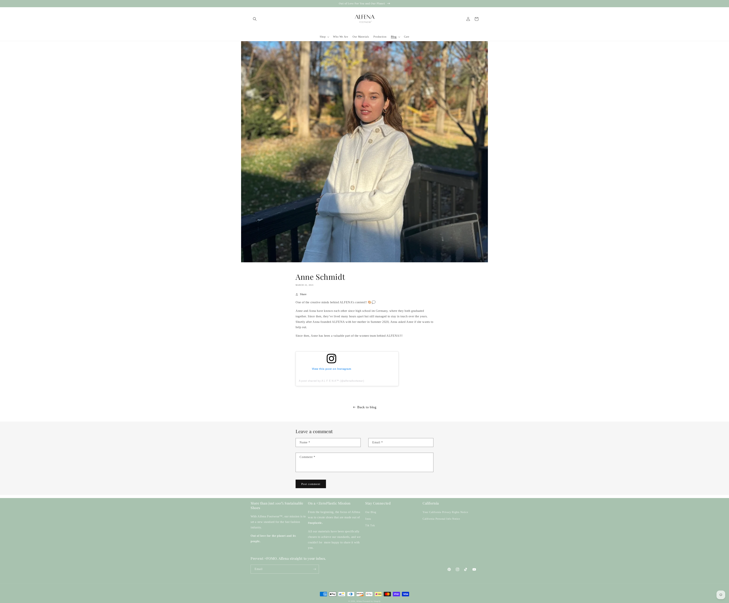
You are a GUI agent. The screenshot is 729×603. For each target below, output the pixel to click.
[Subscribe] (314, 569)
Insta (368, 518)
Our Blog (370, 512)
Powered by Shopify (372, 601)
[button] (255, 19)
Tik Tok (370, 525)
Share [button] (303, 294)
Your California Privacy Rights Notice (445, 512)
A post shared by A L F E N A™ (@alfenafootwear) (331, 380)
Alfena (359, 601)
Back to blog (366, 407)
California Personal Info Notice (441, 518)
